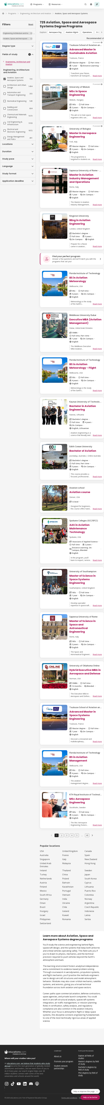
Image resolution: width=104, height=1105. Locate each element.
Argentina (89, 903)
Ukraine (66, 903)
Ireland (43, 870)
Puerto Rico (90, 890)
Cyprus (88, 882)
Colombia (89, 894)
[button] (17, 33)
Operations (87, 32)
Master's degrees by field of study (88, 1062)
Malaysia (66, 863)
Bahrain (66, 882)
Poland (65, 878)
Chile (64, 907)
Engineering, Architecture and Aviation (18, 63)
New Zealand (91, 859)
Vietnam (66, 894)
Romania (66, 919)
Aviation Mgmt (72, 32)
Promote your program (63, 1061)
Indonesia (89, 911)
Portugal (66, 890)
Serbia (88, 919)
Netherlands (46, 878)
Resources (56, 4)
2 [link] (61, 835)
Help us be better (90, 1097)
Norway (88, 899)
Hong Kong (90, 863)
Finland (43, 886)
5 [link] (76, 835)
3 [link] (66, 835)
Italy (64, 859)
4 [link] (71, 835)
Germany (44, 899)
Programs (37, 4)
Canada (88, 851)
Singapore (45, 859)
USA (42, 851)
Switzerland (45, 923)
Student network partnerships (61, 1067)
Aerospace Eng (55, 32)
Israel (42, 915)
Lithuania (89, 886)
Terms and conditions (69, 1098)
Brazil (42, 907)
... (82, 835)
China (65, 874)
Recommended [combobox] (94, 38)
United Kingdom (70, 851)
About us (57, 1056)
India (64, 899)
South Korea (91, 878)
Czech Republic (92, 907)
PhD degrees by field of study (88, 1074)
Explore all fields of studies (86, 1057)
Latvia (87, 915)
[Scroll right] (101, 32)
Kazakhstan (67, 886)
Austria (43, 882)
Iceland (65, 911)
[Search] (85, 4)
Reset (30, 24)
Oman (43, 903)
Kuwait (65, 915)
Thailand (66, 870)
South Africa (45, 894)
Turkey (43, 874)
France (65, 855)
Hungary (44, 911)
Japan (87, 874)
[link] (71, 13)
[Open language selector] (91, 4)
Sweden (88, 870)
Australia (44, 855)
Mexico (43, 890)
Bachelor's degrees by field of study (87, 1068)
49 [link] (87, 835)
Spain (87, 855)
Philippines (45, 919)
